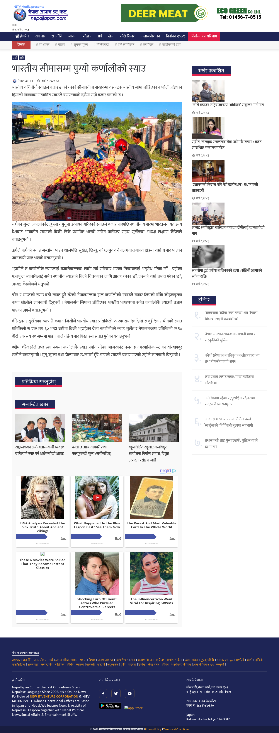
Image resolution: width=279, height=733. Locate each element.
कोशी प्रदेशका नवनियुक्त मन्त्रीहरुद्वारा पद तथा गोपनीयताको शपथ (232, 358)
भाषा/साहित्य (18, 664)
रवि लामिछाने (126, 45)
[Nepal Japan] (41, 13)
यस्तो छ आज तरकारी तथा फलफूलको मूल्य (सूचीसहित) (91, 450)
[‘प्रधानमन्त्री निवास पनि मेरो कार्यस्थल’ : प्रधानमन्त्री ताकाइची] (229, 171)
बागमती (90, 664)
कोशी (249, 660)
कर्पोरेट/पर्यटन (174, 660)
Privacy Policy (153, 729)
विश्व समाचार (71, 660)
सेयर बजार (153, 664)
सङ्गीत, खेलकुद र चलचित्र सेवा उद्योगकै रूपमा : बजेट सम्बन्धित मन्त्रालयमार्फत (227, 145)
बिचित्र (70, 664)
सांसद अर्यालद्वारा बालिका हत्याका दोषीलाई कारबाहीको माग (228, 231)
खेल (111, 36)
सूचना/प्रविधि (207, 660)
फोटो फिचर (127, 36)
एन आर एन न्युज (224, 660)
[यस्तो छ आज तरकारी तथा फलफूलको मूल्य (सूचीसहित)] (97, 428)
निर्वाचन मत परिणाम (204, 36)
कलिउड (160, 660)
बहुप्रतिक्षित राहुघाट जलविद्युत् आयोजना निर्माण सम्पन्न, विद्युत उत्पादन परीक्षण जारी (149, 454)
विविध (165, 664)
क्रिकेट (141, 664)
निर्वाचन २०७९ (175, 36)
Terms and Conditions (176, 729)
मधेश (195, 660)
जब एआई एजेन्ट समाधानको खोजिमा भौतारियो (229, 380)
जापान (72, 36)
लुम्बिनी (258, 660)
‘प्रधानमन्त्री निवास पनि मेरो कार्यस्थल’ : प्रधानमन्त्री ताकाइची (225, 188)
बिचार (92, 660)
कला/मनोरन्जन (150, 36)
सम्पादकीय (47, 664)
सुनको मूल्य (81, 45)
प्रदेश (86, 36)
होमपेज (24, 36)
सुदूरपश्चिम (112, 664)
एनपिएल (148, 45)
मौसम (61, 45)
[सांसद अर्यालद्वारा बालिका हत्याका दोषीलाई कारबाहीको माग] (229, 214)
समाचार (40, 36)
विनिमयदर (103, 45)
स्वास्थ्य (80, 664)
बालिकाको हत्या (171, 45)
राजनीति (56, 36)
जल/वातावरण (105, 660)
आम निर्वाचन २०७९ (203, 664)
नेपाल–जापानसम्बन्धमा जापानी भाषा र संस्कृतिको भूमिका (230, 337)
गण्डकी (101, 664)
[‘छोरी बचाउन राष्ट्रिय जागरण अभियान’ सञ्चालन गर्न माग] (229, 91)
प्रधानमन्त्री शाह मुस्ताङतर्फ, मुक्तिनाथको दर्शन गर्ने (231, 443)
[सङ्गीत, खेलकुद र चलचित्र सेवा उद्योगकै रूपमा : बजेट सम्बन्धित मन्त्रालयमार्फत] (229, 128)
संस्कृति (220, 664)
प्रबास (83, 660)
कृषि (22, 58)
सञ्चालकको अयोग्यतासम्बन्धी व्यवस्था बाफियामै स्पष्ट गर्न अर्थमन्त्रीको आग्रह (40, 450)
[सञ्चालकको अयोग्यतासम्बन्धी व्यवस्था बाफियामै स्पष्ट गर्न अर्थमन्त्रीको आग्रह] (40, 428)
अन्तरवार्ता (33, 664)
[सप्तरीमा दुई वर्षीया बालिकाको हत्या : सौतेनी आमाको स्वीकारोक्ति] (229, 256)
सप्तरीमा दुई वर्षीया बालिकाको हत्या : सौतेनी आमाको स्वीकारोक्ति (227, 273)
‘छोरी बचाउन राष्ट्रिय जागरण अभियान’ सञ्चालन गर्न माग (228, 105)
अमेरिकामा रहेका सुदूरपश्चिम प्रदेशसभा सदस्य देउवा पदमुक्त (230, 401)
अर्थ (99, 36)
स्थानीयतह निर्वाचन (181, 664)
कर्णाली (240, 660)
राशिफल (44, 45)
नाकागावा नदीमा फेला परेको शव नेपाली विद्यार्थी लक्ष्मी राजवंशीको (231, 316)
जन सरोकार (40, 660)
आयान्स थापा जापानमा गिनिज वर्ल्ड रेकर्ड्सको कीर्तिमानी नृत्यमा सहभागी (229, 422)
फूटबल (132, 664)
